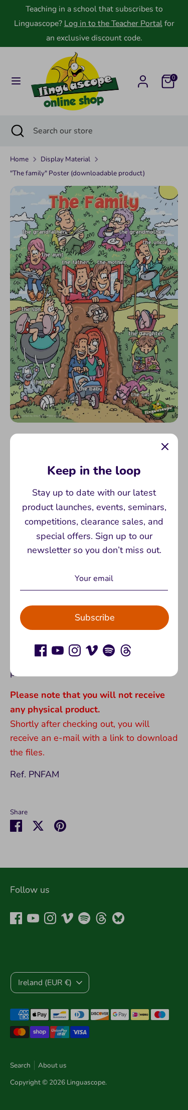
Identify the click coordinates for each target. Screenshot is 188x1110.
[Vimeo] (92, 650)
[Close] (165, 447)
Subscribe (95, 617)
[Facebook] (41, 650)
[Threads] (126, 650)
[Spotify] (109, 650)
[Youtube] (58, 650)
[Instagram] (75, 650)
